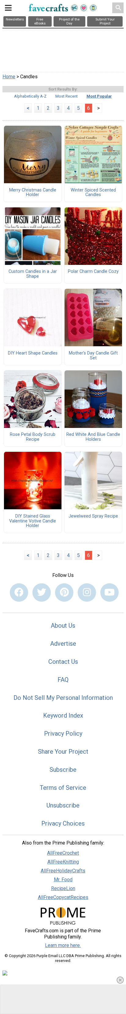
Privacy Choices (63, 823)
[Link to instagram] (87, 592)
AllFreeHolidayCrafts (63, 871)
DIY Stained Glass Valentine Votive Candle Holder (32, 521)
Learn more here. (63, 945)
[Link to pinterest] (64, 592)
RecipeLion (63, 888)
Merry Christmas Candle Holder (32, 193)
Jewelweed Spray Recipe (93, 516)
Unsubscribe (63, 805)
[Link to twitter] (41, 592)
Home (8, 77)
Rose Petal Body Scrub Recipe (32, 437)
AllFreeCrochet (63, 853)
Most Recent (66, 96)
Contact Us (63, 661)
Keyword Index (63, 715)
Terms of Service (63, 787)
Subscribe (63, 769)
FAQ (63, 679)
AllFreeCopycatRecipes (63, 897)
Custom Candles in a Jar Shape (33, 274)
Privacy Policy (63, 733)
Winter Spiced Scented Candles (93, 193)
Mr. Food (63, 879)
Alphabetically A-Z (30, 96)
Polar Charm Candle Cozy (93, 271)
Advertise (63, 643)
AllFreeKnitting (63, 862)
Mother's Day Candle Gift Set (93, 356)
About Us (63, 625)
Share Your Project (63, 751)
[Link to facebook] (19, 592)
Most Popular (99, 96)
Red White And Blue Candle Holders (93, 437)
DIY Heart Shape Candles (32, 353)
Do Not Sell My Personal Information (63, 697)
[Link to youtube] (109, 592)
